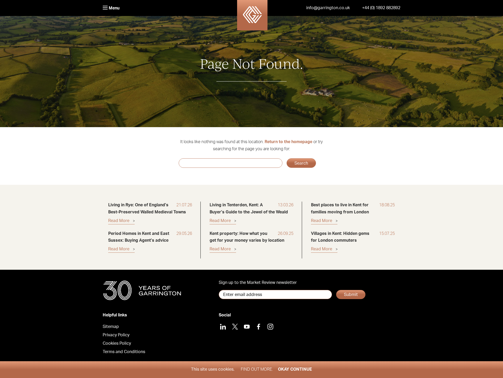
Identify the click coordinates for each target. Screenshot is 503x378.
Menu (113, 8)
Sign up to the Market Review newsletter (258, 282)
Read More (118, 221)
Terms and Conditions (124, 352)
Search (301, 163)
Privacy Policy (116, 335)
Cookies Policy (117, 343)
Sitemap (111, 327)
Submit (351, 295)
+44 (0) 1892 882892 (381, 8)
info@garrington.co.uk (328, 8)
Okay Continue (295, 369)
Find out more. (257, 369)
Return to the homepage (288, 142)
